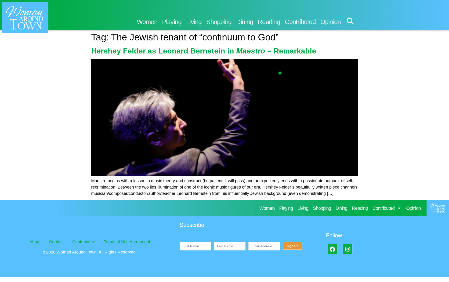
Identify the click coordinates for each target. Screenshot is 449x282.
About (34, 241)
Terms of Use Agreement (127, 241)
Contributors (83, 241)
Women (147, 21)
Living (194, 21)
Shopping (219, 21)
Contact (56, 241)
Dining (244, 21)
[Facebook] (332, 249)
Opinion (330, 21)
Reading (269, 21)
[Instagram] (347, 249)
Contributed (300, 21)
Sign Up (292, 246)
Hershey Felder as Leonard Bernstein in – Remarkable (203, 51)
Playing (171, 21)
